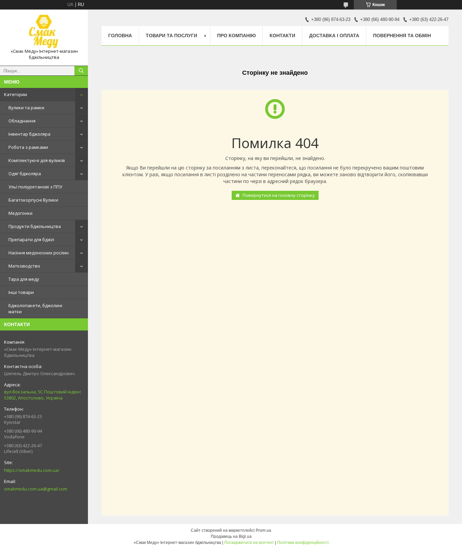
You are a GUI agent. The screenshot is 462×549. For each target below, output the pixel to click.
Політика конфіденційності (303, 542)
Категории (15, 94)
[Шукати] (81, 71)
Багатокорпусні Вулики (33, 200)
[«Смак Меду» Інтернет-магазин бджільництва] (44, 31)
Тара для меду (23, 279)
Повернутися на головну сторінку (278, 195)
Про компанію (236, 35)
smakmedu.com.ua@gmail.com (35, 489)
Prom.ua (263, 530)
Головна (120, 35)
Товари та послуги (171, 35)
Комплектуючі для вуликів (36, 160)
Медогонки (20, 213)
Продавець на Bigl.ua (231, 536)
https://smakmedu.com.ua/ (32, 470)
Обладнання (22, 121)
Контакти (282, 35)
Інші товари (21, 292)
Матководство (24, 266)
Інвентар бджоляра (29, 134)
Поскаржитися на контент (249, 542)
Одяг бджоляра (24, 173)
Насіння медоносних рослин (38, 253)
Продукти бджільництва (34, 226)
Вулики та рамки (26, 108)
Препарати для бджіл (31, 239)
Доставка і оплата (334, 35)
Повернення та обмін (402, 35)
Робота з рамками (28, 147)
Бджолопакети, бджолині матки (35, 308)
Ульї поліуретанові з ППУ (35, 187)
